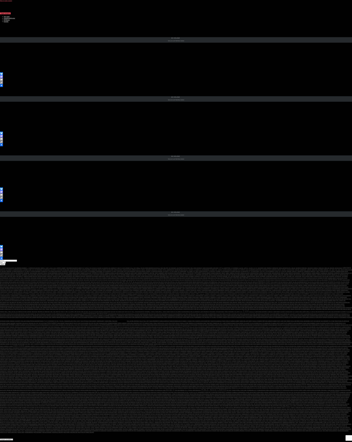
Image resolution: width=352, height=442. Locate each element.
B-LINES (86, 278)
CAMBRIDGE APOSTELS (125, 288)
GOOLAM (71, 332)
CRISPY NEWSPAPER (261, 297)
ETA (174, 317)
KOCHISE (338, 349)
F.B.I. (57, 321)
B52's (100, 278)
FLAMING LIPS (275, 323)
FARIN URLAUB (243, 321)
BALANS (279, 278)
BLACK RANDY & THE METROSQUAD (76, 283)
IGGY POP (48, 340)
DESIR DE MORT (109, 304)
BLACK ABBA (316, 282)
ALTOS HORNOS (269, 271)
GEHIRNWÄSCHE (221, 329)
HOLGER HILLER (297, 337)
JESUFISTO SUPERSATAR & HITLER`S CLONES (198, 344)
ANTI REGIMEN (104, 274)
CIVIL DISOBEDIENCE (339, 292)
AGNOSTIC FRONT (276, 269)
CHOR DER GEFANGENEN (64, 292)
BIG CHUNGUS (154, 282)
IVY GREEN (134, 342)
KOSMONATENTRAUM (243, 351)
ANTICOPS (57, 274)
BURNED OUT (266, 287)
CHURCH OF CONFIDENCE (227, 292)
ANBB (70, 273)
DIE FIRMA (114, 306)
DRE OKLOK (343, 309)
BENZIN (268, 280)
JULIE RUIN (213, 346)
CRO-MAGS (277, 297)
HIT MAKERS (260, 337)
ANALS (45, 273)
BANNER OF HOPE (323, 278)
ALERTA (85, 271)
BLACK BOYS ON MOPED (327, 282)
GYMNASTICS (263, 333)
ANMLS (261, 273)
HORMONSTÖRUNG (77, 339)
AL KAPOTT (166, 271)
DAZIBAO (84, 300)
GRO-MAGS (321, 332)
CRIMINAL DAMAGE (226, 297)
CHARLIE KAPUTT (277, 290)
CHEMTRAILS (344, 290)
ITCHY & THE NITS (120, 342)
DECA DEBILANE (340, 300)
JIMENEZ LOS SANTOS (278, 344)
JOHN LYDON (18, 346)
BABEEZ (104, 278)
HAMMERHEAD (33, 335)
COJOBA (207, 294)
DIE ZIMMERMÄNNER (82, 307)
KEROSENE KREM (227, 348)
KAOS (6, 348)
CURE (79, 299)
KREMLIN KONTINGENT (337, 351)
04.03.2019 (5, 205)
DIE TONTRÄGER (17, 307)
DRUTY (63, 311)
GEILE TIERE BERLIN (239, 329)
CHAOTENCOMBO (207, 290)
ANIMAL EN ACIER (235, 273)
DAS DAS (332, 299)
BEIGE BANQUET (197, 280)
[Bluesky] (176, 73)
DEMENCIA (152, 302)
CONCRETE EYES (78, 295)
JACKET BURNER (161, 342)
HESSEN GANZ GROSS (120, 337)
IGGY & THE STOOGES (13, 340)
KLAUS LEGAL (246, 349)
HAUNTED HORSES (185, 335)
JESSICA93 (164, 344)
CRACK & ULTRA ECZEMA (60, 297)
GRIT (316, 332)
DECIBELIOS (12, 302)
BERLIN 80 (278, 280)
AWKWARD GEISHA (71, 278)
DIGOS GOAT (117, 307)
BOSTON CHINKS (137, 285)
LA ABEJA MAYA (149, 353)
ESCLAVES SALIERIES (81, 317)
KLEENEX (269, 349)
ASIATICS (55, 276)
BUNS (260, 287)
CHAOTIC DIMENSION (218, 290)
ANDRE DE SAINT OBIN (130, 273)
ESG (96, 317)
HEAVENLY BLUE (271, 335)
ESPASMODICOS (120, 317)
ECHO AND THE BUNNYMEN (332, 311)
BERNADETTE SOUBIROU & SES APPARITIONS (303, 280)
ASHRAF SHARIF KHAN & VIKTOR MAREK (34, 276)
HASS (154, 335)
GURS (173, 333)
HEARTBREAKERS (238, 335)
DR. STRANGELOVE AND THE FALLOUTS (258, 309)
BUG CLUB (204, 287)
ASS (74, 276)
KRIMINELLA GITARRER (19, 353)
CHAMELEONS (150, 290)
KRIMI (10, 353)
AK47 (333, 269)
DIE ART (33, 306)
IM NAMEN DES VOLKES (97, 340)
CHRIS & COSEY (89, 292)
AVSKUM (62, 278)
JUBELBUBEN (179, 346)
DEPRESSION (226, 302)
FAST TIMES (287, 321)
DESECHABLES (100, 304)
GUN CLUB (167, 333)
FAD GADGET (92, 321)
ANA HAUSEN (33, 273)
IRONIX (38, 342)
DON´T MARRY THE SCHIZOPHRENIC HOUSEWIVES (80, 309)
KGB (236, 348)
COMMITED (33, 295)
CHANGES (176, 290)
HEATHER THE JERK (261, 335)
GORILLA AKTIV (94, 332)
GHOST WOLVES (66, 330)
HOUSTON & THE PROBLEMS (149, 339)
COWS (51, 297)
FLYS (75, 325)
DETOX (192, 304)
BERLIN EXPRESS (286, 280)
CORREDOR (286, 295)
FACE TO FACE (85, 321)
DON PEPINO (62, 309)
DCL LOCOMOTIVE (92, 300)
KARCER (38, 348)
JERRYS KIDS (157, 344)
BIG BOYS (147, 282)
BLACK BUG (337, 282)
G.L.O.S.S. (271, 327)
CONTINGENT (191, 295)
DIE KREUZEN (214, 306)
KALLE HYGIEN (289, 346)
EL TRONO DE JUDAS (36, 315)
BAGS (250, 278)
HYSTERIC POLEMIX (287, 339)
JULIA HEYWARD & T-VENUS (202, 346)
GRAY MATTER (231, 332)
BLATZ (130, 283)
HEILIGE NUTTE (307, 335)
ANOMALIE (324, 273)
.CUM (46, 268)
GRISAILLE (302, 332)
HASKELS (150, 335)
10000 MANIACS (197, 268)
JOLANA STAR (87, 346)
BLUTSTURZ (295, 283)
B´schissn (34, 288)
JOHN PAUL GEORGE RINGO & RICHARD (51, 346)
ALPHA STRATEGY (204, 271)
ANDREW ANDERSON (143, 273)
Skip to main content (6, 1)
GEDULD (176, 329)
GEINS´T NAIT (257, 329)
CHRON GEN (175, 292)
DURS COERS (166, 311)
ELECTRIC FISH (220, 314)
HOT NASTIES (128, 339)
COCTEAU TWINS (163, 294)
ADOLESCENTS (127, 269)
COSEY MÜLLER (327, 295)
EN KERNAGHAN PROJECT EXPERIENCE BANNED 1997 (168, 315)
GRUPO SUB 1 (47, 333)
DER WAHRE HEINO (75, 304)
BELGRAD (234, 280)
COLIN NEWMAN (254, 294)
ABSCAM (326, 268)
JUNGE (228, 346)
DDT (113, 300)
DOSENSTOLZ (115, 309)
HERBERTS (73, 337)
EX (210, 317)
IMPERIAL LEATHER (109, 340)
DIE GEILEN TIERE (139, 306)
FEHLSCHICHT (69, 323)
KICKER (243, 348)
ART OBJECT (19, 276)
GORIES (88, 332)
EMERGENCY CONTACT (91, 315)
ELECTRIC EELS (197, 314)
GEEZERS (195, 329)
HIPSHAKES (226, 337)
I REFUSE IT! (32, 342)
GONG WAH (53, 332)
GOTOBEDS (122, 332)
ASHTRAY (49, 276)
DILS (123, 307)
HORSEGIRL (96, 339)
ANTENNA (18, 274)
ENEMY (151, 315)
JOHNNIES (27, 346)
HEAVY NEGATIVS (290, 335)
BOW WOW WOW (177, 285)
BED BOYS (169, 280)
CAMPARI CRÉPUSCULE (148, 288)
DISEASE (267, 307)
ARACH (211, 274)
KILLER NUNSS (295, 348)
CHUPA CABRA (193, 292)
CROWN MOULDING (304, 297)
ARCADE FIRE (227, 274)
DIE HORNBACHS (184, 306)
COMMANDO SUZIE (24, 295)
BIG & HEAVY (97, 282)
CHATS (284, 290)
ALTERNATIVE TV (245, 271)
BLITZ (155, 283)
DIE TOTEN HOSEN (27, 307)
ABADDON (261, 268)
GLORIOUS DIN (254, 330)
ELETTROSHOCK (343, 314)
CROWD (291, 297)
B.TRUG (97, 278)
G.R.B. (276, 327)
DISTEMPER (305, 307)
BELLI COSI (254, 280)
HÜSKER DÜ (193, 339)
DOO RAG (100, 309)
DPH (195, 309)
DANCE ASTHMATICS (277, 299)
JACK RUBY (170, 342)
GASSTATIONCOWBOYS (92, 329)
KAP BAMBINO (24, 348)
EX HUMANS (238, 317)
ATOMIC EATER (183, 276)
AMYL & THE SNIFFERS (16, 273)
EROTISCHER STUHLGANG (44, 317)
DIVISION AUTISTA (341, 307)
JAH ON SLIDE (223, 342)
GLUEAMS (266, 330)
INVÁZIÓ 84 (13, 342)
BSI (179, 287)
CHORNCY (74, 292)
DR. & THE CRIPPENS (202, 309)
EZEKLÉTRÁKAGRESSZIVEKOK (34, 321)
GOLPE (43, 332)
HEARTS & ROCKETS (249, 335)
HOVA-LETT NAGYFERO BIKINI (165, 339)
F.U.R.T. (78, 321)
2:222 (54, 268)
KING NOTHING (83, 349)
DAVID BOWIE (50, 300)
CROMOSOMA (284, 297)
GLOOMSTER (246, 330)
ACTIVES (53, 269)
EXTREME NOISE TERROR (7, 321)
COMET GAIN (339, 294)
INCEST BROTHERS (147, 340)
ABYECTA (3, 269)
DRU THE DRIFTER (55, 311)
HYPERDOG (265, 339)
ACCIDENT (9, 269)
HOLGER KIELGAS (326, 337)
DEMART (146, 302)
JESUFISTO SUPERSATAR (179, 344)
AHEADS (297, 269)
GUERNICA (110, 333)
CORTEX (304, 295)
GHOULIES (74, 330)
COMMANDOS (14, 295)
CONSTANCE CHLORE (161, 295)
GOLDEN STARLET (27, 332)
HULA (204, 339)
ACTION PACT (46, 269)
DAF (211, 299)
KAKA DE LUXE (267, 346)
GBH (167, 329)
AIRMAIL (326, 269)
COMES (333, 294)
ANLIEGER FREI (254, 273)
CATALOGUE (327, 288)
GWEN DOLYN (255, 333)
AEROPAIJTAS (170, 269)
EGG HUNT (49, 314)
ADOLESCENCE (118, 269)
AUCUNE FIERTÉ (235, 276)
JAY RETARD (21, 344)
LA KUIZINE (242, 353)
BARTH (22, 280)
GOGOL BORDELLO (312, 330)
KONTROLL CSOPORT (137, 351)
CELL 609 (84, 290)
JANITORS (309, 342)
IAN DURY (311, 339)
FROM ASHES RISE (81, 327)
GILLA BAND (109, 330)
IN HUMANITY (220, 340)
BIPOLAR (255, 282)
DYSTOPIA (231, 311)
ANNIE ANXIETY (316, 273)
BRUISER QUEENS (124, 287)
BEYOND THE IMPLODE (60, 282)
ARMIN (256, 274)
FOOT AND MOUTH (137, 325)
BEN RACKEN (261, 280)
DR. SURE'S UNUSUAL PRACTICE (279, 309)
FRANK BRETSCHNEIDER (246, 325)
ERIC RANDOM (311, 315)
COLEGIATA (240, 294)
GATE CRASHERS (104, 329)
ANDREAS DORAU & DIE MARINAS (114, 273)
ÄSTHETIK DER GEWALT (181, 269)
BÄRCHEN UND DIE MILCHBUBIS (237, 278)
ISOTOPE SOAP (102, 342)
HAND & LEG (41, 335)
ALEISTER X (64, 271)
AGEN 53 (220, 269)
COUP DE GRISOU (15, 297)
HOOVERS (68, 339)
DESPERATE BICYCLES (153, 304)
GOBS (276, 330)
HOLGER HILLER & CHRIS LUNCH (311, 337)
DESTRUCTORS (178, 304)
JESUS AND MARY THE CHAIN (220, 344)
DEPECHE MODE (217, 302)
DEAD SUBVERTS (221, 300)
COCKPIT (146, 294)
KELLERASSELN (154, 348)
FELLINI (91, 323)
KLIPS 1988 (288, 349)
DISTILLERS (312, 307)
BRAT (246, 285)
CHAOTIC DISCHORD (230, 290)
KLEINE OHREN (277, 349)
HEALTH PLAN (220, 335)
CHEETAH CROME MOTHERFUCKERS (325, 290)
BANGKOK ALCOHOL (301, 278)
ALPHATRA (212, 271)
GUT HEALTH (192, 333)
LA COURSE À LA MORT (179, 353)
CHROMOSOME (167, 292)
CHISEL (54, 292)
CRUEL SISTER (322, 297)
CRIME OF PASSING (204, 297)
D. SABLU (159, 299)
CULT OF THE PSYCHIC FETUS (43, 299)
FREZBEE (45, 327)
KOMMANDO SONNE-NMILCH (57, 351)
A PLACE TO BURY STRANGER (176, 274)
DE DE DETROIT (35, 302)
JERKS (146, 344)
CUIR (24, 299)
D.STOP (164, 299)
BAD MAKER (172, 278)
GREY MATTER (268, 332)
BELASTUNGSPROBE (225, 280)
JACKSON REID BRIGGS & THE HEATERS (185, 342)
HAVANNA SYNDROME (196, 335)
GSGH (71, 333)
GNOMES (271, 330)
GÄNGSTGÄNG (293, 327)
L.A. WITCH (135, 353)
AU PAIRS (289, 276)
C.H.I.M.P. (50, 288)
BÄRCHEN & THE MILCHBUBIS (216, 278)
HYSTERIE (296, 339)
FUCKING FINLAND (151, 327)
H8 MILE (280, 333)
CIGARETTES (271, 292)
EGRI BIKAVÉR (78, 314)
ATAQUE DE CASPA (135, 276)
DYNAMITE (212, 311)
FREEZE (12, 327)
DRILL (6, 311)
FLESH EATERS (330, 323)
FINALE (178, 323)
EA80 (246, 311)
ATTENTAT (213, 276)
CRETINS (163, 297)
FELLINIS (96, 323)
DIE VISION (66, 307)
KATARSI (101, 348)
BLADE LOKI (90, 283)
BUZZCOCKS (9, 288)
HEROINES (101, 337)
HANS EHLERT (100, 335)
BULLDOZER (223, 287)
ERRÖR (54, 317)
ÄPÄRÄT (160, 269)
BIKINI (194, 282)
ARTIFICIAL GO (344, 274)
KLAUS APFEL (237, 349)
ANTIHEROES (68, 274)
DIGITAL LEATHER (109, 307)
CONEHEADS (106, 295)
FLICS (344, 323)
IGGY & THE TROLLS (25, 340)
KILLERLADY (287, 348)
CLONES (65, 294)
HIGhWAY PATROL (189, 337)
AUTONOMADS (4, 278)
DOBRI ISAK (7, 309)
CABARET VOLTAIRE (82, 288)
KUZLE (94, 353)
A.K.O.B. (241, 268)
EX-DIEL (214, 317)
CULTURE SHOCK (64, 299)
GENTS (337, 329)
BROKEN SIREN (61, 287)
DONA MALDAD (54, 309)
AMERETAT (300, 271)
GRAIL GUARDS (170, 332)
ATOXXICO (197, 276)
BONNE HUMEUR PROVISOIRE (76, 285)
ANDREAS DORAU (98, 273)
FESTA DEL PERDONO (133, 323)
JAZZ (31, 344)
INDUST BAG (181, 340)
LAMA (247, 353)
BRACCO (222, 285)
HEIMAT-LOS (321, 335)
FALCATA (114, 321)
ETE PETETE (178, 317)
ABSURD (332, 268)
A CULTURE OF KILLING (62, 269)
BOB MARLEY (333, 283)
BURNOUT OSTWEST (276, 287)
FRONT (89, 327)
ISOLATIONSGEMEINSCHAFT (82, 342)
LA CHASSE (169, 353)
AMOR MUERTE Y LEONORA (328, 271)
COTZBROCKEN (337, 295)
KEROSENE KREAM (216, 348)
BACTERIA (140, 278)
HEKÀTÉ (2, 337)
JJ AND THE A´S (321, 344)
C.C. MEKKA (44, 288)
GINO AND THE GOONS (126, 330)
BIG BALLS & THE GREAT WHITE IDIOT (111, 282)
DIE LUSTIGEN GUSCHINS (257, 306)
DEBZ (334, 300)
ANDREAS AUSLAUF (85, 273)
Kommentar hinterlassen (32, 35)
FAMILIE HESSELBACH (175, 321)
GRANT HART (179, 332)
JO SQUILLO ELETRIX (135, 346)
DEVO (253, 304)
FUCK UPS (159, 327)
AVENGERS (33, 278)
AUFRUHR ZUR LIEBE (272, 276)
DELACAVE (113, 302)
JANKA (314, 342)
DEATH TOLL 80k (293, 300)
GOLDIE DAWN (37, 332)
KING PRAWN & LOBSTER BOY (95, 349)
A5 (256, 268)
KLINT (283, 349)
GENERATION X (300, 329)
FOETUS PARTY (84, 325)
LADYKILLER (196, 353)
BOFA (16, 285)
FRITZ (74, 327)
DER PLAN (331, 302)
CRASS (120, 297)
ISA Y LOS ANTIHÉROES (55, 342)
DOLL (43, 309)
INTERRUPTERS (332, 340)
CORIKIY (275, 295)
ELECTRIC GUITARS (230, 314)
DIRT (154, 307)
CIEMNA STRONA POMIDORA (260, 292)
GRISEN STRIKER (310, 332)
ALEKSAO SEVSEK (73, 271)
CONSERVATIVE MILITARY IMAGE (145, 295)
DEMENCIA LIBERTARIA (162, 302)
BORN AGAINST (105, 285)
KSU (84, 353)
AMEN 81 (294, 271)
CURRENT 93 (84, 299)
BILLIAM (220, 282)
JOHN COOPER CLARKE (6, 346)
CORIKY (281, 295)
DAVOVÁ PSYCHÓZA (67, 300)
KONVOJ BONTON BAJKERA (165, 351)
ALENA (81, 271)
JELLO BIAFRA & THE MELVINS (135, 344)
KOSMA (221, 351)
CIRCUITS (292, 292)
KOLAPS (7, 351)
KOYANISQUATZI (286, 351)
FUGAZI (186, 327)
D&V (130, 299)
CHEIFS (338, 290)
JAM (235, 342)
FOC (79, 325)
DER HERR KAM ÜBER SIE (287, 302)
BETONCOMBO (21, 282)
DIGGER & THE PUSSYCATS (96, 307)
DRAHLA (313, 309)
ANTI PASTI (96, 274)
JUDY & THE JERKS (189, 346)
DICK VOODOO (312, 304)
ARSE (265, 274)
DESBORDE (84, 304)
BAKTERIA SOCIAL (257, 278)
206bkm (138, 268)
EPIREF (211, 315)
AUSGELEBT (298, 276)
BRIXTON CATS (43, 287)
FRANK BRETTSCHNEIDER (260, 325)
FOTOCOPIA (171, 325)
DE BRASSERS (324, 300)
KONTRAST (122, 351)
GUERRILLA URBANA (129, 333)
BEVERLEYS (50, 282)
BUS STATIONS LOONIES (302, 287)
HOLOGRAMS (3, 339)
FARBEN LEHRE (234, 321)
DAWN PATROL (77, 300)
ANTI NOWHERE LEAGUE (86, 274)
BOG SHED (21, 285)
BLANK (117, 283)
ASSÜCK (108, 276)
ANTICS (62, 274)
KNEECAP (309, 349)
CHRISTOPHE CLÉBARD (141, 292)
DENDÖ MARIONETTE (207, 302)
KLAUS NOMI (253, 349)
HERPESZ (106, 337)
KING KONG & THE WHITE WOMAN (58, 349)
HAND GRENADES (51, 335)
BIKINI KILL (214, 282)
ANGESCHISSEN (206, 273)
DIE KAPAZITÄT (193, 306)
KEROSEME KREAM (204, 348)
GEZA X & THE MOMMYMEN (36, 330)
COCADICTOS (112, 294)
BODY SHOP (11, 285)
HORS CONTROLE (88, 339)
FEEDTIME (19, 323)
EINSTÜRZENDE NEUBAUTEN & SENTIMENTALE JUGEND (123, 314)
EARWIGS (270, 311)
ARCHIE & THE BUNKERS (238, 274)
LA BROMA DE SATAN (160, 353)
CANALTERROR (177, 288)
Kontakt (6, 21)
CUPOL (75, 299)
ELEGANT (292, 314)
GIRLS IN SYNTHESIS (169, 330)
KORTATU (215, 351)
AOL (145, 274)
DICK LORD (298, 304)
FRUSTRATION (107, 327)
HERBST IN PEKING (81, 337)
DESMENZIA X (126, 304)
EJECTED (158, 314)
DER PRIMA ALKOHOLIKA (343, 302)
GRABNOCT (154, 332)
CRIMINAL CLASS (215, 297)
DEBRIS (330, 300)
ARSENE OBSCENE (278, 274)
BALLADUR (285, 278)
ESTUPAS (170, 317)
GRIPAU (296, 332)
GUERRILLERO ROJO (141, 333)
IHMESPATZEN (62, 340)
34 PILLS (87, 268)
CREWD (169, 297)
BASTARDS (45, 280)
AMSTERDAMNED (5, 273)
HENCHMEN (33, 337)
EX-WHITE (219, 317)
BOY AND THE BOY (197, 285)
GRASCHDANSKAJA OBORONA (191, 332)
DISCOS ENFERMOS (259, 307)
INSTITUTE (296, 340)
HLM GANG (275, 337)
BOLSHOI (49, 285)
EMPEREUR (121, 315)
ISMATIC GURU (69, 342)
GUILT (148, 333)
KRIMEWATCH (4, 353)
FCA (330, 321)
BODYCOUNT (3, 285)
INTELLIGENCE (313, 340)
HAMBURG (15, 335)
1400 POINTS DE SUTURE (183, 268)
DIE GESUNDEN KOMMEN (151, 306)
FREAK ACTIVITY (329, 325)
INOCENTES (261, 340)
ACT (33, 269)
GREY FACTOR (253, 332)
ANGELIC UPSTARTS (194, 273)
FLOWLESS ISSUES (31, 325)
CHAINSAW (136, 290)
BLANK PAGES (123, 283)
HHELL (151, 337)
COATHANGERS (95, 294)
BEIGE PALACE (206, 280)
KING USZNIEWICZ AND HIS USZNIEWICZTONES (161, 349)
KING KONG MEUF (73, 349)
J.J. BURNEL (153, 342)
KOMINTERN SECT (25, 351)
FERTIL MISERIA (122, 323)
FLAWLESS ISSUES (297, 323)
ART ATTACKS (297, 274)
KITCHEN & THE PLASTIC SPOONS (187, 349)
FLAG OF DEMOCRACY (256, 323)
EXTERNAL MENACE (333, 317)
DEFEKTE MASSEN (72, 302)
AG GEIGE (241, 269)
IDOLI (5, 340)
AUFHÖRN (262, 276)
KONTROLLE (147, 351)
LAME (261, 353)
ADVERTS (148, 269)
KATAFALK (95, 348)
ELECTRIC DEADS (187, 314)
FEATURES (3, 323)
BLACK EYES (3, 283)
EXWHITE (17, 321)
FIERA (155, 323)
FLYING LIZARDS (59, 325)
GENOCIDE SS (323, 329)
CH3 (113, 290)
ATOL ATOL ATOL (174, 276)
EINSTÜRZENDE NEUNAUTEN (148, 314)
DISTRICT (318, 307)
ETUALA (191, 317)
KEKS (148, 348)
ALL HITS (195, 271)
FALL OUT (146, 321)
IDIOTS (348, 339)
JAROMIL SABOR (4, 344)
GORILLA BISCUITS (105, 332)
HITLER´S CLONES (251, 337)
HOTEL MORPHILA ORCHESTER (116, 339)
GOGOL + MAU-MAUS (301, 330)
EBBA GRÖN (302, 311)
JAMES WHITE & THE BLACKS (285, 342)
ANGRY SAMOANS (216, 273)
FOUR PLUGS (186, 325)
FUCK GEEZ (142, 327)
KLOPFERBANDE (296, 349)
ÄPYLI (164, 269)
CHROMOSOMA (158, 292)
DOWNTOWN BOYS (188, 309)
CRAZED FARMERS (133, 297)
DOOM (96, 309)
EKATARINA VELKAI (167, 314)
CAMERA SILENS (136, 288)
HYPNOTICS (271, 339)
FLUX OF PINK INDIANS (42, 325)
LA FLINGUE (218, 353)
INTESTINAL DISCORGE (344, 340)
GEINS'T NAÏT (249, 329)
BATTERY (51, 280)
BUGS (208, 287)
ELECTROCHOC (265, 314)
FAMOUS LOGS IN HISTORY (202, 321)
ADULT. (143, 269)
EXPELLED (272, 317)
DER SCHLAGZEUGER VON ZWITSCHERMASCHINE (24, 304)
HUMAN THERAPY (222, 339)
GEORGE (341, 329)
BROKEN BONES (52, 287)
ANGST (223, 273)
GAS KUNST (65, 329)
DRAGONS (297, 309)
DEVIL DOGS (235, 304)
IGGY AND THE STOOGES (38, 340)
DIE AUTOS (38, 306)
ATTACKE (203, 276)
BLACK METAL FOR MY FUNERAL (47, 283)
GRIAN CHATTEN (277, 332)
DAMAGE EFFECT (255, 299)
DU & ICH (91, 311)
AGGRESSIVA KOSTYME (255, 269)
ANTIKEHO (76, 274)
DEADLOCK (182, 300)
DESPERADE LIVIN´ (141, 304)
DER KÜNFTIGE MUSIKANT (302, 302)
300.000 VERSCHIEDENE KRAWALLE (151, 268)
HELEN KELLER (9, 337)
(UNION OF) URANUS (34, 268)
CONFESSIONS (124, 295)
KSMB (81, 353)
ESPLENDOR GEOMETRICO (149, 317)
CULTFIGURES (30, 299)
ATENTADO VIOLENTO (159, 276)
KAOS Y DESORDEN (14, 348)
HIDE (169, 337)
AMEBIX (289, 271)
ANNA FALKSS (267, 273)
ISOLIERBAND (94, 342)
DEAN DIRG (238, 300)
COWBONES (34, 297)
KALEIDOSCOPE (276, 346)
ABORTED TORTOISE (301, 268)
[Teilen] (176, 85)
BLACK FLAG (12, 283)
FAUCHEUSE (316, 321)
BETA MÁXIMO (4, 282)
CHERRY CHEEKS (12, 292)
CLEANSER (32, 294)
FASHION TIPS (261, 321)
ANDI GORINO (76, 273)
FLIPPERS (22, 325)
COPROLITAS (261, 295)
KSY (87, 353)
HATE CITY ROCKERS (163, 335)
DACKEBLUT (183, 299)
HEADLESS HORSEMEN (209, 335)
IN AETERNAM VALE (128, 340)
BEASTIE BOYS (94, 280)
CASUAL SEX (320, 288)
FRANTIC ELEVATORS (284, 325)
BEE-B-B (181, 280)
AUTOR (18, 278)
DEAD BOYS (130, 300)
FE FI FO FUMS (43, 323)
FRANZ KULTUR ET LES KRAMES (299, 325)
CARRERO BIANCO (251, 288)
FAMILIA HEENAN (164, 321)
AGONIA (284, 269)
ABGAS (293, 268)
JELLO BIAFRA (60, 344)
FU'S (121, 327)
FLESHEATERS (338, 323)
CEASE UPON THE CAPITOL (50, 290)
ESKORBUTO (101, 317)
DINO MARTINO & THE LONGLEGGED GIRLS (137, 307)
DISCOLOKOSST (249, 307)
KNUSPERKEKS (332, 349)
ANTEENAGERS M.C (9, 274)
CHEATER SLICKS (310, 290)
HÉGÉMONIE (298, 335)
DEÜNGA (197, 304)
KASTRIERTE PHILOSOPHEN (79, 348)
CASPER (275, 288)
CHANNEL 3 (182, 290)
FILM (170, 323)
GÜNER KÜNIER (90, 333)
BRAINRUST (241, 285)
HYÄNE (259, 339)
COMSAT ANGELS (41, 295)
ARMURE (260, 274)
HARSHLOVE (143, 335)
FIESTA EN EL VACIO (162, 323)
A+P (220, 268)
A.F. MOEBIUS (235, 268)
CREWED (173, 297)
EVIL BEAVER (205, 317)
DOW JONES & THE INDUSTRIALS (154, 309)
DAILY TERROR (232, 299)
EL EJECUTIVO (299, 314)
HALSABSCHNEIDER (5, 335)
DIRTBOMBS (159, 307)
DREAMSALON (332, 309)
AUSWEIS (331, 276)
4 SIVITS (58, 268)
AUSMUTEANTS (317, 276)
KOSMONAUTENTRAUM (258, 351)
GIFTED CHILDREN (100, 330)
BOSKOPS (121, 285)
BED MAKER (175, 280)
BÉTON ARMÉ (12, 282)
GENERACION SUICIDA (289, 329)
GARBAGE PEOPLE (22, 329)
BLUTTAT (301, 283)
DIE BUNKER (62, 306)
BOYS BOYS (217, 285)
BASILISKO (28, 280)
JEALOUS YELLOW (50, 344)
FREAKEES (337, 325)
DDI (99, 300)
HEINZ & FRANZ (336, 335)
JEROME (151, 344)
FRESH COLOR (38, 327)
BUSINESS (293, 287)
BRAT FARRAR (259, 285)
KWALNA (104, 353)
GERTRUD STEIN (17, 330)
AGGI (246, 269)
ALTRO (276, 271)
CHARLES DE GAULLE (254, 290)
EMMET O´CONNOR (104, 315)
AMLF (317, 271)
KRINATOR (45, 353)
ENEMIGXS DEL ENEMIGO (141, 315)
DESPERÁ (132, 304)
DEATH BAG (249, 300)
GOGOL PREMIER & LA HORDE (326, 330)
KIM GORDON (10, 349)
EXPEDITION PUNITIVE (262, 317)
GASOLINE (83, 329)
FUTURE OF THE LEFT (227, 327)
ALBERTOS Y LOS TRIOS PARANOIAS (51, 271)
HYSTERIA (278, 339)
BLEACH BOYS (136, 283)
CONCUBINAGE (87, 295)
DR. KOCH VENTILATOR (221, 309)
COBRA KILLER (104, 294)
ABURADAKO (338, 268)
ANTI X (118, 274)
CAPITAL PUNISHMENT (203, 288)
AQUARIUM (205, 274)
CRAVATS (125, 297)
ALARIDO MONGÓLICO (18, 271)
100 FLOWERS (126, 268)
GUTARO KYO (178, 333)
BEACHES (86, 280)
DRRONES (47, 311)
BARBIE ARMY (332, 278)
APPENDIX (198, 274)
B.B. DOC (91, 278)
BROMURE (69, 287)
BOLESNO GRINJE (42, 285)
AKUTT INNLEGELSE (346, 269)
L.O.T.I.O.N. (142, 353)
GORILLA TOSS (115, 332)
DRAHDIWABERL (305, 309)
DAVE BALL (43, 300)
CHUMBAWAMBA (184, 292)
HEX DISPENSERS (139, 337)
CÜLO (21, 299)
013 (83, 268)
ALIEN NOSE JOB (121, 271)
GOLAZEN (7, 332)
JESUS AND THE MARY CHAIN (236, 344)
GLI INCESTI (223, 330)
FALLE (141, 321)
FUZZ (256, 327)
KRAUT (324, 351)
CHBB (288, 290)
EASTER (282, 311)
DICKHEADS (286, 304)
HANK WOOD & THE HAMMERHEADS (66, 335)
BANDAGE (292, 278)
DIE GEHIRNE (129, 306)
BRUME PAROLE (134, 287)
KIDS (260, 348)
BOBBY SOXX (316, 283)
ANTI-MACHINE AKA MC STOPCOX (37, 274)
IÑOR (278, 340)
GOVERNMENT (130, 332)
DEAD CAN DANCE (139, 300)
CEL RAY (89, 290)
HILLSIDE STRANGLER (200, 337)
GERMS (2, 330)
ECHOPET (343, 311)
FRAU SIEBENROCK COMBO (316, 325)
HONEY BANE (28, 339)
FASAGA (254, 321)
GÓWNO (148, 332)
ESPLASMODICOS (137, 317)
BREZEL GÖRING (303, 285)
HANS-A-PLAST (90, 335)
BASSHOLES (34, 280)
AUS (293, 276)
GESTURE (25, 330)
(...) (28, 268)
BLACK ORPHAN (61, 283)
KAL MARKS (297, 346)
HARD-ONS (129, 335)
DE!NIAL (117, 300)
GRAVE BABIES (213, 332)
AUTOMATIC (337, 276)
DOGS (40, 309)
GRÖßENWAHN (338, 332)
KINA (15, 349)
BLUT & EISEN (277, 283)
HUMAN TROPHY (231, 339)
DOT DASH (125, 309)
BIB (92, 282)
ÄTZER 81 (191, 269)
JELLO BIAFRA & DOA (70, 344)
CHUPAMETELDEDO (213, 292)
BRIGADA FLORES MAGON (326, 285)
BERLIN (272, 280)
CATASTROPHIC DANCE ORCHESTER (342, 288)
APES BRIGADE (163, 274)
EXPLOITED (319, 317)
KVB (98, 353)
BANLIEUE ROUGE (312, 278)
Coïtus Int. (202, 294)
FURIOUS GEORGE (210, 327)
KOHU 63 (2, 351)
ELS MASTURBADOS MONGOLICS (21, 315)
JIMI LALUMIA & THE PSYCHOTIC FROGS (296, 344)
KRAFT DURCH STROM (298, 351)
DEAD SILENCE (212, 300)
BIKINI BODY (200, 282)
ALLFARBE (190, 271)
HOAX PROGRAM (283, 337)
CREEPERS (154, 297)
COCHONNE (128, 294)
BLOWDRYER (212, 283)
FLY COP (51, 325)
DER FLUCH (268, 302)
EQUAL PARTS (227, 315)
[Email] (176, 79)
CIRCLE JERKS (285, 292)
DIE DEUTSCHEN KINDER (73, 306)
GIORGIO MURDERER (139, 330)
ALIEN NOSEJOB (130, 271)
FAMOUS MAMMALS (216, 321)
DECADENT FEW (4, 302)
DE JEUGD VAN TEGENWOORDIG (101, 302)
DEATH (244, 300)
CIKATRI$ (278, 292)
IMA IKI (88, 340)
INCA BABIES (138, 340)
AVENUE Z (44, 278)
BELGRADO (241, 280)
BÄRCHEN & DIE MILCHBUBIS (199, 278)
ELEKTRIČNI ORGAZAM (310, 314)
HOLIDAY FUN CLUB (337, 337)
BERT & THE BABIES (322, 280)
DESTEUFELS (169, 304)
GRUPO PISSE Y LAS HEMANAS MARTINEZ (31, 333)
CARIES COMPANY (225, 288)
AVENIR (39, 278)
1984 (191, 268)
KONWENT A (177, 351)
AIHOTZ (309, 269)
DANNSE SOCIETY (306, 299)
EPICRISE (193, 315)
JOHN (348, 344)
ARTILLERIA (3, 276)
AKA (336, 269)
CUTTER (113, 299)
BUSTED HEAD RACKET (316, 287)
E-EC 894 (236, 311)
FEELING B (25, 323)
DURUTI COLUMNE (175, 311)
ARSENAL (270, 274)
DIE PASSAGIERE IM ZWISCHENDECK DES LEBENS (278, 306)
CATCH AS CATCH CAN (6, 290)
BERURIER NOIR (335, 280)
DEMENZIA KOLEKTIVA (175, 302)
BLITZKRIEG (161, 283)
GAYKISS (154, 329)
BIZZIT (290, 282)
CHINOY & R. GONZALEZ (45, 292)
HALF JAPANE (327, 333)
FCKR (332, 321)
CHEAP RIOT (301, 290)
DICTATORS (320, 304)
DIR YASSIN (200, 307)
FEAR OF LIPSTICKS (343, 321)
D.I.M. (143, 299)
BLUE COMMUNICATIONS (223, 283)
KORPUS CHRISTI (201, 351)
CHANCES (163, 290)
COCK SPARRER (153, 294)
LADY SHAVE (204, 353)
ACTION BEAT (38, 269)
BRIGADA (315, 285)
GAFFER (300, 327)
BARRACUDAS (4, 280)
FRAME (231, 325)
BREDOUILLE (277, 285)
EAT (293, 311)
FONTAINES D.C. (107, 325)
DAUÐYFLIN (7, 300)
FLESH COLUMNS (320, 323)
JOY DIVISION (150, 346)
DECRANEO (27, 302)
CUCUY (17, 299)
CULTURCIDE (55, 299)
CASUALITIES (312, 288)
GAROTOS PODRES (40, 329)
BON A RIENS (63, 285)
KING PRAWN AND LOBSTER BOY (113, 349)
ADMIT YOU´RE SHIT (108, 269)
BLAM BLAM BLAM (100, 283)
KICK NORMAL (250, 348)
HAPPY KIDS (117, 335)
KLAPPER (230, 349)
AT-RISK (127, 276)
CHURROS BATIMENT (240, 292)
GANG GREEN (4, 329)
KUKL (90, 353)
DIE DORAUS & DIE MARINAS (89, 306)
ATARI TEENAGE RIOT (147, 276)
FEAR (336, 321)
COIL (197, 294)
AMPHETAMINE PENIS (342, 271)
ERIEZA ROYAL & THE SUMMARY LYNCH (326, 315)
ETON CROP (186, 317)
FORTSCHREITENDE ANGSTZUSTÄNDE (157, 325)
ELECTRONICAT (284, 314)
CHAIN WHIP (142, 290)
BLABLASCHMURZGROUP (300, 282)
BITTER (280, 282)
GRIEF (283, 332)
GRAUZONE (204, 332)
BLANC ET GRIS (110, 283)
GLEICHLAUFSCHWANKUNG (212, 330)
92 (121, 268)
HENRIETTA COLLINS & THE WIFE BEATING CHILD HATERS (53, 337)
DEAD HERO (154, 300)
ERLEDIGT (22, 317)
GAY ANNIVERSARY (129, 329)
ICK (332, 339)
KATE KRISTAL (108, 348)
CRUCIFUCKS (314, 297)
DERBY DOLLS (242, 302)
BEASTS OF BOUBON (114, 280)
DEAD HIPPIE (162, 300)
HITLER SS (243, 337)
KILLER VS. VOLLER (316, 348)
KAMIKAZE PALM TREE (322, 346)
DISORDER (295, 307)
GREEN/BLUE (244, 332)
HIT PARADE (267, 337)
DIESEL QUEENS (313, 306)
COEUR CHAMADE (185, 294)
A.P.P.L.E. (246, 268)
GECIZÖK (171, 329)
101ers (131, 268)
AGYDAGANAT (290, 269)
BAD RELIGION (181, 278)
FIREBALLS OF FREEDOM (196, 323)
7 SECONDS (69, 268)
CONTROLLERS (244, 295)
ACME (30, 269)
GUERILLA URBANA (101, 333)
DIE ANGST (27, 306)
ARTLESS (9, 276)
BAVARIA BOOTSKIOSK (66, 280)
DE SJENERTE (118, 304)
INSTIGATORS (288, 340)
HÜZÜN (201, 339)
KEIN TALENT (142, 348)
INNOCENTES (242, 340)
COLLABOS (271, 294)
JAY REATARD (13, 344)
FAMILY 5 (184, 321)
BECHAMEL (123, 280)
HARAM (123, 335)
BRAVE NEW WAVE (268, 285)
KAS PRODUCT (61, 348)
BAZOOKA (76, 280)
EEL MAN (37, 314)
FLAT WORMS (288, 323)
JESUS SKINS (256, 344)
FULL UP (191, 327)
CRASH (99, 297)
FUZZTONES (261, 327)
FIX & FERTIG (239, 323)
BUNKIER (256, 287)
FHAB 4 (151, 323)
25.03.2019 (5, 149)
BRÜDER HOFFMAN (87, 287)
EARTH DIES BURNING (261, 311)
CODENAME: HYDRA (173, 294)
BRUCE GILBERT (77, 287)
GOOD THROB (64, 332)
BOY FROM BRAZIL (207, 285)
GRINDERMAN (290, 332)
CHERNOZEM (3, 292)
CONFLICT (132, 295)
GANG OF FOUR (12, 329)
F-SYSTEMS (50, 321)
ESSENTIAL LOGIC (162, 317)
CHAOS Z (198, 290)
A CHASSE (25, 269)
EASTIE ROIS (288, 311)
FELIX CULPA (77, 323)
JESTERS (169, 344)
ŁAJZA (237, 353)
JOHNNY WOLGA (35, 346)
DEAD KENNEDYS (172, 300)
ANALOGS (40, 273)
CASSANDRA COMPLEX (284, 288)
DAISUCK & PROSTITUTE (243, 299)
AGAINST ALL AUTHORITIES (201, 269)
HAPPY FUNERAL (108, 335)
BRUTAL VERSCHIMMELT (159, 287)
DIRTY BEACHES (185, 307)
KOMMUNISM (94, 351)
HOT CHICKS (103, 339)
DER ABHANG (233, 302)
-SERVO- (42, 268)
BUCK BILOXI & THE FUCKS (193, 287)
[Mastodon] (176, 76)
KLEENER (263, 349)
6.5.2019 (4, 90)
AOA (143, 274)
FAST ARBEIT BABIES (271, 321)
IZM (139, 342)
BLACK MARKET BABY (30, 283)
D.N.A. (151, 299)
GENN (317, 329)
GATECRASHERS (113, 329)
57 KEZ (118, 268)
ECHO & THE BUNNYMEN (317, 311)
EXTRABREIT (343, 317)
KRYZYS (77, 353)
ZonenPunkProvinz (9, 18)
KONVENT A (154, 351)
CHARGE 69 (244, 290)
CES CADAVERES (107, 290)
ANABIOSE (26, 273)
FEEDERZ (13, 323)
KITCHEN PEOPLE (202, 349)
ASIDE (60, 276)
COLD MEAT (213, 294)
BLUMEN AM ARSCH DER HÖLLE (256, 283)
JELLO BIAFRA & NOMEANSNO (85, 344)
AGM (269, 269)
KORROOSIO (209, 351)
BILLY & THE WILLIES (246, 282)
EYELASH (23, 321)
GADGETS (286, 327)
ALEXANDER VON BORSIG (95, 271)
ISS (107, 342)
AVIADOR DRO (56, 278)
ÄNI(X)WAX (154, 269)
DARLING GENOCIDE (324, 299)
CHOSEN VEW (81, 292)
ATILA (167, 276)
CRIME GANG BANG (193, 297)
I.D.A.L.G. (306, 339)
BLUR (267, 283)
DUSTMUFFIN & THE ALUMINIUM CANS (192, 311)
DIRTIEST (165, 307)
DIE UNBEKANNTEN (45, 307)
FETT (140, 323)
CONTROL (226, 295)
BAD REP (187, 278)
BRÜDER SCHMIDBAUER (112, 287)
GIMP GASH (116, 330)
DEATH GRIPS (256, 300)
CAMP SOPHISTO (167, 288)
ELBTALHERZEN (177, 314)
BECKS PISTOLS (131, 280)
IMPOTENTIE (119, 340)
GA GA (304, 327)
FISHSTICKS (216, 323)
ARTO (14, 276)
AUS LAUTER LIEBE (307, 276)
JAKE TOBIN (230, 342)
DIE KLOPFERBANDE (204, 306)
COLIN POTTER (263, 294)
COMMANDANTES (5, 295)
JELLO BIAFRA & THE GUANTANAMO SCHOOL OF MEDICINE (110, 344)
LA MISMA (266, 353)
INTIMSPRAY (3, 342)
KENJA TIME (179, 348)
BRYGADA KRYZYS (172, 287)
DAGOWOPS (224, 299)
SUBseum (7, 20)
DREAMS (324, 309)
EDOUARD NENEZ (20, 314)
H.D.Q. (275, 333)
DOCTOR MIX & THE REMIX (19, 309)
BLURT (271, 283)
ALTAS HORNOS (225, 271)
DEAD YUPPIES (231, 300)
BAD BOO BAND (155, 278)
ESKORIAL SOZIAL (110, 317)
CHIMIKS (35, 292)
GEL (281, 329)
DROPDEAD (41, 311)
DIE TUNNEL (36, 307)
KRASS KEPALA (317, 351)
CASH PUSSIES (269, 288)
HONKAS (38, 339)
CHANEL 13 (169, 290)
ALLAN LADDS (173, 271)
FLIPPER (17, 325)
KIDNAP (256, 348)
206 (135, 268)
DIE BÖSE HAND (46, 306)
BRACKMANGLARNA (232, 285)
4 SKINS (63, 268)
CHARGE (238, 290)
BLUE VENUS (243, 283)
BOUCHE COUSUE (147, 285)
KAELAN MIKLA (255, 346)
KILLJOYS (335, 348)
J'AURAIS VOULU (145, 342)
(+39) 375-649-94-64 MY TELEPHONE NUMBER (14, 268)
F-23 (46, 321)
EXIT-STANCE (249, 317)
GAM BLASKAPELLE (335, 327)
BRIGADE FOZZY (4, 287)
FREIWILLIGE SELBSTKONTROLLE (24, 327)
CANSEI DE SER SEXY (191, 288)
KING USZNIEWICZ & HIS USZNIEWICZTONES (135, 349)
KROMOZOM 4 (57, 353)
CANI (183, 288)
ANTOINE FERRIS (125, 274)
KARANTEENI (32, 348)
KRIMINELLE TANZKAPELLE (34, 353)
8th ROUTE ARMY (77, 268)
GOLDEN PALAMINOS (16, 332)
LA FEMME (211, 353)
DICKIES (292, 304)
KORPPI (194, 351)
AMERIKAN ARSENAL (310, 271)
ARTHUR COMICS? (311, 274)
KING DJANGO (44, 349)
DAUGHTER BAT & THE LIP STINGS (20, 300)
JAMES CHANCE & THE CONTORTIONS (266, 342)
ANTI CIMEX (50, 274)
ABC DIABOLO (268, 268)
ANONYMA (331, 273)
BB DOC (81, 280)
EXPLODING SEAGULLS (308, 317)
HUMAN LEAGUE (211, 339)
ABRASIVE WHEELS (312, 268)
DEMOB (185, 302)
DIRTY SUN (193, 307)
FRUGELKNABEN (96, 327)
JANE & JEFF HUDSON (300, 342)
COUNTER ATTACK (5, 297)
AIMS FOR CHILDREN (317, 269)
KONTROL (128, 351)
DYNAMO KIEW (220, 311)
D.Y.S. (168, 299)
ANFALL (184, 273)
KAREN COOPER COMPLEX (48, 348)
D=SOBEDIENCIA (174, 299)
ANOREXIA (337, 273)
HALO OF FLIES (342, 333)
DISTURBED (325, 307)
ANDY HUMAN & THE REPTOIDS (173, 273)
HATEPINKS (172, 335)
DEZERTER (267, 304)
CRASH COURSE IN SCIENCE (109, 297)
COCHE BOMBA (120, 294)
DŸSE (226, 311)
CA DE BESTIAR (101, 288)
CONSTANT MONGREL (173, 295)
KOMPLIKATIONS (104, 351)
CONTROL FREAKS (234, 295)
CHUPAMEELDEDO (202, 292)
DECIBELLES (20, 302)
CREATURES (147, 297)
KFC (233, 348)
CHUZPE (249, 292)
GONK (58, 332)
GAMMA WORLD (346, 327)
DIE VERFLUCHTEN (57, 307)
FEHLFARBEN (52, 323)
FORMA (144, 325)
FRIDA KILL (57, 327)
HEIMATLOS (328, 335)
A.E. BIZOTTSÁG (226, 268)
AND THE (151, 273)
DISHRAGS (289, 307)
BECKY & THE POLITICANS (143, 280)
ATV (229, 276)
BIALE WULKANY (86, 282)
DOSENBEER (107, 309)
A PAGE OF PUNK (151, 274)
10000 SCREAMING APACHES (210, 268)
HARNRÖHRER (136, 335)
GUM (161, 333)
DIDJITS (325, 304)
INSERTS (282, 340)
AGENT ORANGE (227, 269)
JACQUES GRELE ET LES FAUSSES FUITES (207, 342)
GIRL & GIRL (148, 330)
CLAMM (7, 294)
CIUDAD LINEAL (328, 292)
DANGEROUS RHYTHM (295, 299)
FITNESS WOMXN (231, 323)
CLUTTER (70, 294)
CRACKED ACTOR (73, 297)
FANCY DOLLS (226, 321)
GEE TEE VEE (188, 329)
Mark (23, 35)
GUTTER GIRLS (212, 333)
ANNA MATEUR (276, 273)
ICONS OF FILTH (337, 339)
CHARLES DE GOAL (266, 290)
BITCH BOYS (274, 282)
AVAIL (22, 278)
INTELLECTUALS (303, 340)
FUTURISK (236, 327)
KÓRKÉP (189, 351)
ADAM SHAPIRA (86, 269)
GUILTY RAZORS (155, 333)
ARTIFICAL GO (335, 274)
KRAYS (328, 351)
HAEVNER (294, 333)
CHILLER (25, 292)
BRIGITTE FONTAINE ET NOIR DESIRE (20, 287)
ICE (316, 339)
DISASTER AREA (207, 307)
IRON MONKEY (45, 342)
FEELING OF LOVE (33, 323)
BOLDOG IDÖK (33, 285)
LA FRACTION (225, 353)
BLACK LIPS (20, 283)
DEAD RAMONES (203, 300)
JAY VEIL (27, 344)
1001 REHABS (172, 268)
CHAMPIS (157, 290)
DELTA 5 (131, 302)
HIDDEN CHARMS (163, 337)
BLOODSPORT (204, 283)
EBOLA (308, 311)
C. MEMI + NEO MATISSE (63, 288)
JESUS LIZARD (249, 344)
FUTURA (218, 327)
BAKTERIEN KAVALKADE (270, 278)
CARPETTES (242, 288)
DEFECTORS (57, 302)
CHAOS (188, 290)
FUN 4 (196, 327)
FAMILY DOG (191, 321)
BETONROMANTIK (41, 282)
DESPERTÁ (163, 304)
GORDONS (77, 332)
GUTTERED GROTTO (202, 333)
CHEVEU (20, 292)
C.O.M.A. (72, 288)
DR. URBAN (291, 309)
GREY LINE (260, 332)
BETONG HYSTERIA (30, 282)
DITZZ (333, 307)
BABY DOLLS (124, 278)
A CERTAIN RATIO (17, 269)
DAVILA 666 (58, 300)
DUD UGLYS (128, 311)
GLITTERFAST (236, 330)
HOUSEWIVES (136, 339)
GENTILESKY (331, 329)
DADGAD (207, 299)
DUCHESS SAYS (120, 311)
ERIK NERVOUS (342, 315)
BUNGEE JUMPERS (248, 287)
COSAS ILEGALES (318, 295)
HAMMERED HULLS (23, 335)
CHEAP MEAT (293, 290)
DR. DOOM (211, 309)
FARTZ (250, 321)
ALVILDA (283, 271)
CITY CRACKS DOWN (311, 292)
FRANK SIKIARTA (272, 325)
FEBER (8, 323)
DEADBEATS (123, 300)
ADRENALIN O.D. (136, 269)
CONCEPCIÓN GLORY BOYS (54, 295)
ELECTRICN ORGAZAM (243, 314)
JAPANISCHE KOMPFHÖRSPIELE (343, 342)
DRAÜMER (319, 309)
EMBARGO (62, 315)
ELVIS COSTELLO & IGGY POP (51, 315)
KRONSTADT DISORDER (67, 353)
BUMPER (240, 287)
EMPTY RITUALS (129, 315)
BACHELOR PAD (132, 278)
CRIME (185, 297)
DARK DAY (315, 299)
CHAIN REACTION (127, 290)
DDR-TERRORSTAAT (106, 300)
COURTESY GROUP (26, 297)
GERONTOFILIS (8, 330)
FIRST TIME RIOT (208, 323)
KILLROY (340, 348)
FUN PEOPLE (201, 327)
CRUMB (329, 297)
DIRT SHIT (171, 307)
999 (167, 268)
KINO (176, 349)
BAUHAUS (57, 280)
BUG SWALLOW (215, 287)
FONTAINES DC (118, 325)
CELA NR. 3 (78, 290)
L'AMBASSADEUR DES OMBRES (116, 353)
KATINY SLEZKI (116, 348)
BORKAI (98, 285)
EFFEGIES (42, 314)
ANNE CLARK (284, 273)
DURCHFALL (158, 311)
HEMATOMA (26, 337)
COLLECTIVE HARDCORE (287, 294)
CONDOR (100, 295)
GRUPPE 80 (54, 333)
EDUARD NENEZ (29, 314)
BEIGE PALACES (215, 280)
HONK (34, 339)
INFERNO (193, 340)
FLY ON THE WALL (69, 325)
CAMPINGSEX (159, 288)
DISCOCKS (234, 307)
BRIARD (310, 285)
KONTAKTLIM (114, 351)
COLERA (246, 294)
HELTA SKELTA (18, 337)
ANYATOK (138, 274)
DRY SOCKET (84, 311)
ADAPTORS (94, 269)
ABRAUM (321, 268)
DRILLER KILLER (13, 311)
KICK (239, 348)
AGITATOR (265, 269)
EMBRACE (76, 315)
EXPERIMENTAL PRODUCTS (282, 317)
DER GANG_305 (275, 302)
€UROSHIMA (198, 317)
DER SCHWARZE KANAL (45, 304)
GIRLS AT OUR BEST (157, 330)
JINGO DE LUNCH (312, 344)
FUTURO (241, 327)
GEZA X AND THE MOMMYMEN (53, 330)
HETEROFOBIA (130, 337)
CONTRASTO (219, 295)
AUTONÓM (345, 276)
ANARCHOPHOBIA (53, 273)
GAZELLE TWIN (161, 329)
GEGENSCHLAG (212, 329)
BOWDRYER (169, 285)
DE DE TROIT (43, 302)
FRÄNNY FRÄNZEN (223, 325)
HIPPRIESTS (219, 337)
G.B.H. (267, 327)
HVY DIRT (254, 339)
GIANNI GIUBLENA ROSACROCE (86, 330)
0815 (162, 268)
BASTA (40, 280)
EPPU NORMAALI (218, 315)
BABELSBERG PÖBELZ (113, 278)
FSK (115, 327)
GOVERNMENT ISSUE (140, 332)
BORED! (94, 285)
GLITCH (229, 330)
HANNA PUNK (80, 335)
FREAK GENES (345, 325)
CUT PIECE (100, 299)
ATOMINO (191, 276)
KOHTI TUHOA (346, 349)
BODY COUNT (345, 283)
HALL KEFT (334, 333)
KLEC (259, 349)
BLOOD (184, 283)
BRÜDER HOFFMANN (99, 287)
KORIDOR (183, 351)
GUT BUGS (186, 333)
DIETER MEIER (338, 306)
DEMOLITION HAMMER (193, 302)
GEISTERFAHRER (275, 329)
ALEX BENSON (107, 271)
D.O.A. (154, 299)
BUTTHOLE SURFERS (330, 287)
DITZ (330, 307)
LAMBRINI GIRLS (254, 353)
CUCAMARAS (11, 299)
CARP (237, 288)
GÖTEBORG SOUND (289, 330)
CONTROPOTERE (253, 295)
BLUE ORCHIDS (235, 283)
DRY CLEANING (69, 311)
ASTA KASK (114, 276)
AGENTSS (235, 269)
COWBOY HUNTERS (43, 297)
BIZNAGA (285, 282)
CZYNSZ (126, 299)
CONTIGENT (183, 295)
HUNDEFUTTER (247, 339)
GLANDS (194, 330)
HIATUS (156, 337)
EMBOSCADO (69, 315)
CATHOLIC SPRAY (18, 290)
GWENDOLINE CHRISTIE (244, 333)
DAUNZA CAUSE (35, 300)
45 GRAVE (99, 268)
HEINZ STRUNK (345, 335)
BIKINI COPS (207, 282)
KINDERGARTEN (22, 349)
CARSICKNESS (261, 288)
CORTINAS (310, 295)
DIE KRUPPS (221, 306)
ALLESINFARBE (182, 271)
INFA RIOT (188, 340)
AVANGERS (27, 278)
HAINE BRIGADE (318, 333)
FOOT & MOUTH (126, 325)
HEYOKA (146, 337)
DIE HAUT (176, 306)
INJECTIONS (228, 340)
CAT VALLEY (26, 290)
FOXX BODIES (194, 325)
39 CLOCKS (93, 268)
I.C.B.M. (301, 339)
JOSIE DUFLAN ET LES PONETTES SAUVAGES (116, 346)
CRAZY (141, 297)
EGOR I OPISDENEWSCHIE (59, 314)
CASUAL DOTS (304, 288)
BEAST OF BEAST (103, 280)
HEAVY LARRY (281, 335)
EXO (254, 317)
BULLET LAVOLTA (232, 287)
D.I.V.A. (147, 299)
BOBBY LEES (308, 283)
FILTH (173, 323)
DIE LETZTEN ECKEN (231, 306)
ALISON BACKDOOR (156, 271)
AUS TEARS (325, 276)
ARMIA (252, 274)
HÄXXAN (300, 333)
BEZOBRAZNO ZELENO (74, 282)
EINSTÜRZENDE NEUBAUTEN (95, 314)
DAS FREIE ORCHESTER (341, 299)
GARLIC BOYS (31, 329)
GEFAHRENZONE (202, 329)
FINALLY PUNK (184, 323)
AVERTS (49, 278)
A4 (255, 268)
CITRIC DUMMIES (300, 292)
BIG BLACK (127, 282)
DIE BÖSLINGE (55, 306)
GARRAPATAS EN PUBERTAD (54, 329)
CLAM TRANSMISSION (16, 294)
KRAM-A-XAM (309, 351)
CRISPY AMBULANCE (250, 297)
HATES (177, 335)
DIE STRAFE (322, 306)
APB (158, 274)
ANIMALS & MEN (245, 273)
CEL (73, 290)
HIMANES (209, 337)
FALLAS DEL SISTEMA (133, 321)
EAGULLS (251, 311)
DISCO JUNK (241, 307)
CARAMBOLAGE (214, 288)
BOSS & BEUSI (128, 285)
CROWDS (296, 297)
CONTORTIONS (199, 295)
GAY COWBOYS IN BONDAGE (144, 329)
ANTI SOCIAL (112, 274)
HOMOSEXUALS (20, 339)
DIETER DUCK (329, 306)
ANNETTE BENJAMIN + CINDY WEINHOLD (299, 273)
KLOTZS (303, 349)
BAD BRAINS (164, 278)
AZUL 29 (81, 278)
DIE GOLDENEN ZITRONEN (166, 306)
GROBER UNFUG (329, 332)
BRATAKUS (251, 285)
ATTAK (208, 276)
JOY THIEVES (160, 346)
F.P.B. (74, 321)
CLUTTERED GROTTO (80, 294)
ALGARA (113, 271)
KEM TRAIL (172, 348)
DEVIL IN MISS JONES (245, 304)
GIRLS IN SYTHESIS (180, 330)
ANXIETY (132, 274)
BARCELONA (340, 278)
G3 (282, 327)
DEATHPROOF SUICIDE (282, 300)
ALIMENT (148, 271)
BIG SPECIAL (171, 282)
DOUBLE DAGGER (133, 309)
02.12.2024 (5, 31)
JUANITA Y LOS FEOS (169, 346)
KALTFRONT (312, 346)
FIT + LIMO (223, 323)
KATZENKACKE (125, 348)
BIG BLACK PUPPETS (138, 282)
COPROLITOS (269, 295)
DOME (47, 309)
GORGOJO (83, 332)
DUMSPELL (148, 311)
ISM (64, 342)
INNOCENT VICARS (252, 340)
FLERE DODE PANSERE (309, 323)
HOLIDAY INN (346, 337)
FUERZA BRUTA (178, 327)
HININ (214, 337)
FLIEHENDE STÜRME (7, 325)
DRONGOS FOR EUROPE (24, 311)
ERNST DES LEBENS (30, 317)
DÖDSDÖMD (30, 309)
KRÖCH (50, 353)
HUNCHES (239, 339)
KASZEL (89, 348)
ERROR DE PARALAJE (62, 317)
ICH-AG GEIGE (321, 339)
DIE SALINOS (295, 306)
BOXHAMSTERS (187, 285)
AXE (78, 278)
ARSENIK (286, 274)
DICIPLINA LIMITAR (276, 304)
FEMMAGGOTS (103, 323)
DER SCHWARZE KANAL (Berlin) (60, 304)
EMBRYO (82, 315)
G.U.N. (279, 327)
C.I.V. (54, 288)
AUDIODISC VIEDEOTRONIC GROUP (249, 276)
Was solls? (7, 16)
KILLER (269, 348)
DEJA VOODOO (87, 302)
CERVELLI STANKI (97, 290)
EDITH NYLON (11, 314)
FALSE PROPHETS (154, 321)
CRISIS (234, 297)
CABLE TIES (93, 288)
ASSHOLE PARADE (80, 276)
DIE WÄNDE (72, 307)
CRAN (85, 297)
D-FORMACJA (135, 299)
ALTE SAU (262, 271)
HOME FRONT (11, 339)
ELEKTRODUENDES (322, 314)
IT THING (128, 342)
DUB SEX (113, 311)
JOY (142, 346)
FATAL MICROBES (305, 321)
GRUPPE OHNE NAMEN (63, 333)
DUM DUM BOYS (139, 311)
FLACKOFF (247, 323)
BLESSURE (151, 283)
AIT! (330, 269)
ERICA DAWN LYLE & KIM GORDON (247, 315)
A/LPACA (251, 268)
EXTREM (349, 317)
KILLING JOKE (327, 348)
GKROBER (189, 330)
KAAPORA (247, 346)
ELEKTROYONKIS (333, 314)
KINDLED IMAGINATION (33, 349)
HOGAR (290, 337)
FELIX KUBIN (84, 323)
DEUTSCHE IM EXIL (210, 304)
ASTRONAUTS (121, 276)
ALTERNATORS (255, 271)
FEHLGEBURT (61, 323)
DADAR (202, 299)
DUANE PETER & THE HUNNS (102, 311)
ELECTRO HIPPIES (275, 314)
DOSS (120, 309)
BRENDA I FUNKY (293, 285)
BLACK (310, 282)
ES (69, 317)
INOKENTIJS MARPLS (270, 340)
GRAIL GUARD (162, 332)
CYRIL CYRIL (119, 299)
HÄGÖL (289, 333)
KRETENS (346, 351)
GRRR (12, 333)
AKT (339, 269)
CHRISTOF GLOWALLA (128, 292)
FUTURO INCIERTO (249, 327)
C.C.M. (38, 288)
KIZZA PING (210, 349)
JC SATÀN (36, 344)
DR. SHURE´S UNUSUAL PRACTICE (237, 309)
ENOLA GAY (187, 315)
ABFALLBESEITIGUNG (285, 268)
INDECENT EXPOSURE (159, 340)
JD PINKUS (42, 344)
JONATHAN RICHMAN (98, 346)
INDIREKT (174, 340)
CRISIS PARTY (240, 297)
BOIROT (26, 285)
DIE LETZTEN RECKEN (243, 306)
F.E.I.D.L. (61, 321)
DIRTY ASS (177, 307)
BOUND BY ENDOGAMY (158, 285)
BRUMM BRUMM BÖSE (145, 287)
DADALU (197, 299)
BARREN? (11, 280)
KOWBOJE (279, 351)
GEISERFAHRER (265, 329)
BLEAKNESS (143, 283)
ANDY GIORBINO (159, 273)
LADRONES (189, 353)
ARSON (291, 274)
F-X (55, 321)
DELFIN (119, 302)
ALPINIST (218, 271)
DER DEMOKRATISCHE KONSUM (255, 302)
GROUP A (8, 333)
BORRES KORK (114, 285)
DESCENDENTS (92, 304)
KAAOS (242, 346)
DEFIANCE (80, 302)
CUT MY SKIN (92, 299)
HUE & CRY (185, 339)
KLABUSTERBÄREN (221, 349)
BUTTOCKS (342, 287)
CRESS (159, 297)
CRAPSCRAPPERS (92, 297)
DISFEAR (272, 307)
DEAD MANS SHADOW (192, 300)
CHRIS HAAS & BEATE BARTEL (103, 292)
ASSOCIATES (101, 276)
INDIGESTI (169, 340)
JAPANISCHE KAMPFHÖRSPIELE (325, 342)
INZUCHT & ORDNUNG (22, 342)
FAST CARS (280, 321)
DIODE (151, 307)
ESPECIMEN (128, 317)
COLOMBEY (305, 294)
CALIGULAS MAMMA (112, 288)
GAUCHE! (121, 329)
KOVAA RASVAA (271, 351)
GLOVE (261, 330)
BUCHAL (182, 287)
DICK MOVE (304, 304)
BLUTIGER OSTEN (287, 283)
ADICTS (100, 269)
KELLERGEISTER (164, 348)
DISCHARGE (216, 307)
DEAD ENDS (148, 300)
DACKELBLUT (191, 299)
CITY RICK (320, 292)
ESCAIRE (72, 317)
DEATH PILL (272, 300)
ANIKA (227, 273)
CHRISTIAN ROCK (117, 292)
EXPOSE (324, 317)
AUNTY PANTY (282, 276)
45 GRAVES (105, 268)
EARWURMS (276, 311)
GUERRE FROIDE (118, 333)
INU (8, 342)
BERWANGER (346, 280)
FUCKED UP (126, 327)
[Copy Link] (176, 82)
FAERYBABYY (100, 321)
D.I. (140, 299)
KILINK (264, 348)
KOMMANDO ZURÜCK (71, 351)
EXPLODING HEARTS (296, 317)
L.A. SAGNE (128, 353)
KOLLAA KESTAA (15, 351)
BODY (339, 283)
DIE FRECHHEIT (121, 306)
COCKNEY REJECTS (137, 294)
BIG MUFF (161, 282)
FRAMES (236, 325)
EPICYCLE (199, 315)
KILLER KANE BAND (277, 348)
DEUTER (202, 304)
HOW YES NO (177, 339)
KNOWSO (324, 349)
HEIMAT (314, 335)
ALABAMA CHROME (5, 271)
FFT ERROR (146, 323)
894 (165, 268)
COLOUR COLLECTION (316, 294)
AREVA (247, 274)
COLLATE (277, 294)
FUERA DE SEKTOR (168, 327)
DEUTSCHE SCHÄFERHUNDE (224, 304)
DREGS (338, 309)
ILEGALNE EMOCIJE (71, 340)
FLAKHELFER (267, 323)
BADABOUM (147, 278)
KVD (100, 353)
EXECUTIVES (231, 317)
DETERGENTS (186, 304)
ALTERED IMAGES (235, 271)
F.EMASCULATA (68, 321)
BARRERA (17, 280)
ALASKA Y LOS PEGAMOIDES (33, 271)
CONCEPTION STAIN (67, 295)
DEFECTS (63, 302)
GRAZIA (238, 332)
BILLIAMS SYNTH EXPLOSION (231, 282)
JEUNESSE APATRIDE (266, 344)
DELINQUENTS (125, 302)
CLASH (26, 294)
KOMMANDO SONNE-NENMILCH (39, 351)
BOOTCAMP (88, 285)
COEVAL (192, 294)
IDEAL (344, 339)
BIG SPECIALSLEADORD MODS (183, 282)
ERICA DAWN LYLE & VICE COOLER (267, 315)
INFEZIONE (199, 340)
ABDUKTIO (275, 268)
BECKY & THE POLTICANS (158, 280)
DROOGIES (34, 311)
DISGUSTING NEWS (280, 307)
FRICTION (50, 327)
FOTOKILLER (178, 325)
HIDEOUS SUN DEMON (178, 337)
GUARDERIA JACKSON (80, 333)
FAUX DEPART (324, 321)
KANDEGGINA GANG (335, 346)
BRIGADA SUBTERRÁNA (340, 285)
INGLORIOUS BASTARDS (209, 340)
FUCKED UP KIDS (134, 327)
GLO (241, 330)
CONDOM (94, 295)
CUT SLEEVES (107, 299)
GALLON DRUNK (311, 327)
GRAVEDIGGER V (222, 332)
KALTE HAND (305, 346)
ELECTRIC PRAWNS (255, 314)
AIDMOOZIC (303, 269)
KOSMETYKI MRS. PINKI (230, 351)
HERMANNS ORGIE (92, 337)
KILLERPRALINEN (305, 348)
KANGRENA (344, 346)
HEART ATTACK (228, 335)
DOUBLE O (141, 309)
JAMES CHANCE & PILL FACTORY (246, 342)
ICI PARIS (327, 339)
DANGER (285, 299)
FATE (311, 321)
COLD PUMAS (220, 294)
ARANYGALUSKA (218, 274)
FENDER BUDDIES (112, 323)
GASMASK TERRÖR (74, 329)
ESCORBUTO (91, 317)
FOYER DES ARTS (203, 325)
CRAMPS (81, 297)
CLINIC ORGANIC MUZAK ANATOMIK (45, 294)
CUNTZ (71, 299)
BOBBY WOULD (324, 283)
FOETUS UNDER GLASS (95, 325)
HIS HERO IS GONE (235, 337)
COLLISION (297, 294)
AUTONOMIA (12, 278)
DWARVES (206, 311)
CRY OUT (336, 297)
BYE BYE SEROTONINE (20, 288)
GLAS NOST (200, 330)
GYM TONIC (270, 333)
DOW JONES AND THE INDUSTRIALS (173, 309)
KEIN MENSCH (134, 348)
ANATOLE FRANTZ (63, 273)
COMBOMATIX (327, 294)
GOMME (47, 332)
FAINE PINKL (108, 321)
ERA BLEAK (234, 315)
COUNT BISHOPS (346, 295)
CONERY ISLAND (115, 295)
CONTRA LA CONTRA (209, 295)
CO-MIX (88, 294)
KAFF (261, 346)
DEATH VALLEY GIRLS (304, 300)
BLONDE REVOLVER (170, 283)
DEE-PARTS (51, 302)
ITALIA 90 (111, 342)
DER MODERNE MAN (319, 302)
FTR (119, 327)
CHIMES (30, 292)
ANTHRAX (24, 274)
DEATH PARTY (264, 300)
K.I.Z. (238, 346)
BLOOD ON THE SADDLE (193, 283)
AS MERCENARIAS (67, 276)
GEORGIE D (348, 329)
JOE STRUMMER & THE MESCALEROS (336, 344)
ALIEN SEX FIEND (140, 271)
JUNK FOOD (233, 346)
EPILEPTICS (205, 315)
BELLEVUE (248, 280)
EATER (297, 311)
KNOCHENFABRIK (317, 349)
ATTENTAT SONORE (222, 276)
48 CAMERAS (112, 268)
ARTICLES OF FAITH (324, 274)
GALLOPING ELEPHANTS (322, 327)
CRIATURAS (180, 297)
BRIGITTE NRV (35, 287)
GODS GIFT (281, 330)
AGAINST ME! (213, 269)
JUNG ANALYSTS (221, 346)
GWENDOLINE (233, 333)
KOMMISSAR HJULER (84, 351)
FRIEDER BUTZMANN (66, 327)
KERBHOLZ (196, 348)
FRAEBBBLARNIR (213, 325)
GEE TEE (182, 329)
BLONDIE (179, 283)
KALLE (283, 346)
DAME (262, 299)
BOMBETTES (56, 285)
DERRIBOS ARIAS (5, 304)
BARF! (346, 278)
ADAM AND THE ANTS (76, 269)
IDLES (1, 340)
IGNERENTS (54, 340)
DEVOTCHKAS (259, 304)
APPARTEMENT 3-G (190, 274)
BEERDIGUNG (188, 280)
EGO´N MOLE (70, 314)
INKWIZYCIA (235, 340)
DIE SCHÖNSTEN (304, 306)
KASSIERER (68, 348)
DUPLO (153, 311)
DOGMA (36, 309)
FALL (122, 320)
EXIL (243, 317)
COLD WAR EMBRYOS (231, 294)
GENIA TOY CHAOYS (310, 329)
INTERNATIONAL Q (323, 340)
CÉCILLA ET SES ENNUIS (65, 290)
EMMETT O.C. (113, 315)
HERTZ (111, 337)
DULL (133, 311)
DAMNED (267, 299)
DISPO (300, 307)
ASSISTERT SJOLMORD (91, 276)
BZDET (29, 288)
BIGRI (166, 282)
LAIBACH (232, 353)
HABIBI (285, 333)
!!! (0, 268)
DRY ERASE (77, 311)
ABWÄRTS (346, 268)
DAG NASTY (217, 299)
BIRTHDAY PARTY (264, 282)
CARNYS (232, 288)
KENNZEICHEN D (187, 348)
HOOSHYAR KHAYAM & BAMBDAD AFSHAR (54, 339)
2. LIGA (51, 268)
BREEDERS (285, 285)
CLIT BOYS (59, 294)
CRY (332, 297)
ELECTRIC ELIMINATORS (209, 314)
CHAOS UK (193, 290)
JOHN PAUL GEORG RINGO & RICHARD (73, 346)
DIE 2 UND (331, 304)
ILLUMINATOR (82, 340)
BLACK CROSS (345, 282)
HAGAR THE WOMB (308, 333)
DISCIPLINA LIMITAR (225, 307)
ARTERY (303, 274)
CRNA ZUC (271, 297)
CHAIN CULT (118, 290)
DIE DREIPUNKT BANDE (103, 306)
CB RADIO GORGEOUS (37, 290)
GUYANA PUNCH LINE (223, 333)
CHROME (150, 292)
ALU (280, 271)
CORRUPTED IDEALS (296, 295)
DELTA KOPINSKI (138, 302)
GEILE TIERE (229, 329)
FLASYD (281, 323)
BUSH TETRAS (286, 287)
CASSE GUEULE (296, 288)
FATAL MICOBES (295, 321)
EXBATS (225, 317)
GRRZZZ (17, 333)
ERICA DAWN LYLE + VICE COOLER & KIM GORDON (292, 315)
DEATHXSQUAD (315, 300)
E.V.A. (240, 311)
